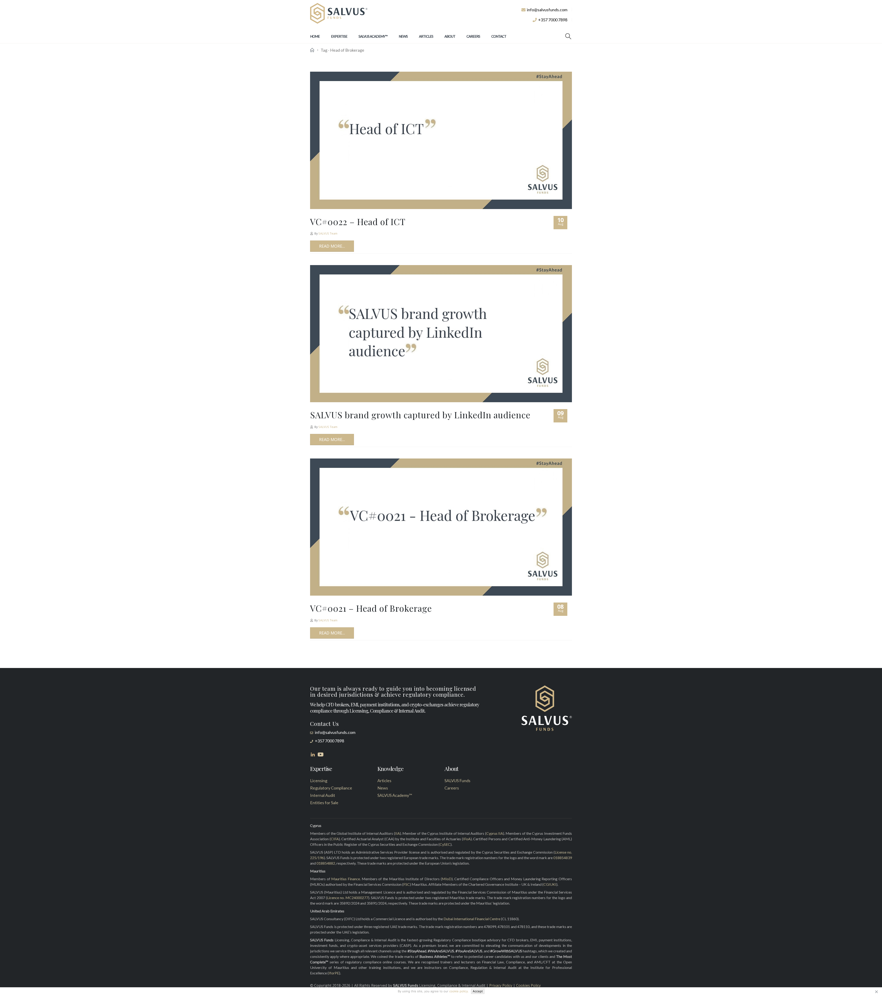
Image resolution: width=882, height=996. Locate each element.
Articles (426, 36)
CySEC (445, 844)
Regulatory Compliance (331, 787)
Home (315, 36)
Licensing (318, 780)
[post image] (441, 140)
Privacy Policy (500, 985)
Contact (498, 36)
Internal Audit (322, 795)
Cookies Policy (528, 985)
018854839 (562, 857)
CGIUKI (549, 884)
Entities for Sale (324, 802)
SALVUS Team (327, 233)
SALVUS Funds (457, 780)
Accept (478, 991)
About (449, 36)
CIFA (335, 839)
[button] (568, 36)
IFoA (467, 839)
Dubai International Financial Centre (472, 919)
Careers (473, 36)
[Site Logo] (339, 13)
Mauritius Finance (345, 879)
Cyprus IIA (494, 833)
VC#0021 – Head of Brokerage (371, 608)
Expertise (339, 36)
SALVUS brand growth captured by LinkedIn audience (420, 415)
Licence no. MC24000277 (347, 897)
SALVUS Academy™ (373, 36)
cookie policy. (459, 991)
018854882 (326, 863)
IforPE (334, 973)
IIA (397, 833)
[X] (876, 991)
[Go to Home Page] (312, 50)
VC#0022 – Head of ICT (357, 221)
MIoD (447, 879)
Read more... (332, 246)
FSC (406, 884)
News (403, 36)
